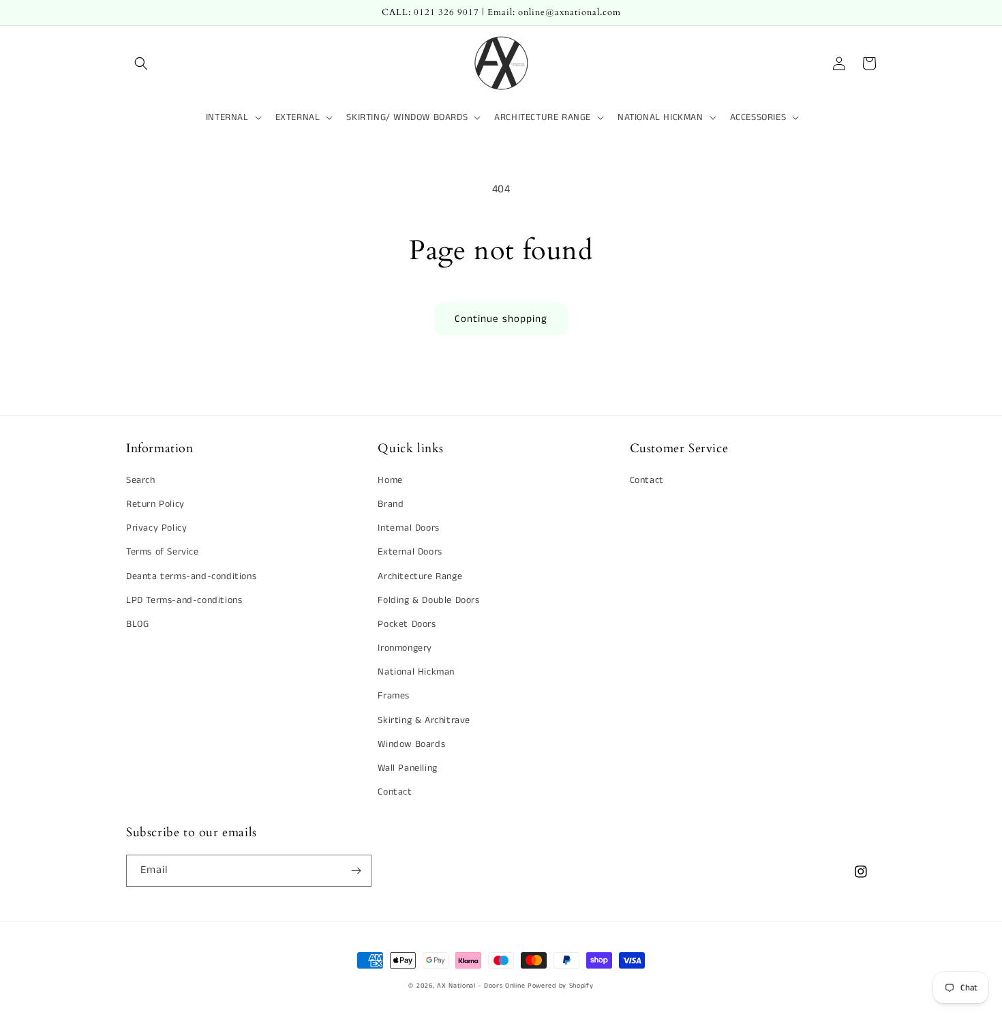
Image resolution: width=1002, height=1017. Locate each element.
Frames (394, 696)
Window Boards (411, 744)
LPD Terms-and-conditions (184, 600)
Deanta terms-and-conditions (191, 576)
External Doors (410, 552)
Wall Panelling (407, 768)
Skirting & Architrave (424, 720)
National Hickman (416, 672)
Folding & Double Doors (428, 600)
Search (140, 480)
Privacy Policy (156, 528)
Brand (391, 504)
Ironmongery (405, 648)
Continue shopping (501, 319)
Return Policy (155, 504)
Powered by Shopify (561, 985)
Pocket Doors (407, 624)
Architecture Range (420, 576)
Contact (395, 792)
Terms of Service (162, 552)
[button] (141, 63)
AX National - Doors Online (481, 985)
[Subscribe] (356, 871)
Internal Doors (408, 528)
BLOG (137, 624)
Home (390, 480)
